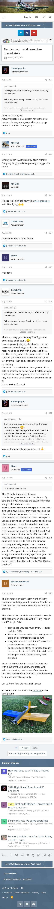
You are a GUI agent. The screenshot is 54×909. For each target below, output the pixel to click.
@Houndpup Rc (42, 200)
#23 (50, 195)
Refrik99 (11, 777)
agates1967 (13, 843)
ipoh (8, 57)
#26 (50, 301)
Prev (26, 747)
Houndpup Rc (18, 68)
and (16, 211)
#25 (50, 267)
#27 (50, 413)
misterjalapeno (14, 823)
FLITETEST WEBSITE (12, 879)
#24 (50, 233)
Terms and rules (22, 892)
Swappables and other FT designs (30, 777)
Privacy (35, 892)
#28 (50, 477)
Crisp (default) (11, 888)
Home (5, 897)
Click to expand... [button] (27, 110)
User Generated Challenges (33, 794)
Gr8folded (12, 810)
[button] (4, 17)
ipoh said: (8, 86)
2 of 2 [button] (35, 747)
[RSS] (12, 897)
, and (20, 174)
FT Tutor (37, 690)
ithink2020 (17, 221)
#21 (50, 80)
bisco (14, 255)
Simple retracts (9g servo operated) (28, 820)
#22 (50, 154)
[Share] (46, 80)
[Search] (50, 17)
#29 (50, 593)
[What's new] (43, 17)
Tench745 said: (11, 419)
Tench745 (16, 289)
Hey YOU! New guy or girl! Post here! (33, 810)
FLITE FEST (27, 879)
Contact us (7, 892)
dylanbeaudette (20, 581)
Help (44, 892)
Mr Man (15, 183)
